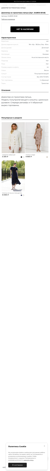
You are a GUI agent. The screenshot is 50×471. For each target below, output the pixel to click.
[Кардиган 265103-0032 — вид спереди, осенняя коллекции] (13, 137)
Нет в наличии (25, 29)
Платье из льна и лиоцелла (12, 193)
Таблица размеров (8, 19)
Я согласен (17, 465)
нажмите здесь (28, 460)
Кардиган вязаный (8, 155)
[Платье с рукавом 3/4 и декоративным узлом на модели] (36, 137)
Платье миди (30, 155)
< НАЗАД (4, 5)
